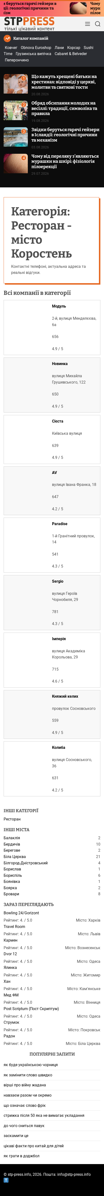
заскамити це (16, 1135)
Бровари (11, 894)
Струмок (11, 1022)
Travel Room (14, 926)
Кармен (10, 940)
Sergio (57, 581)
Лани (59, 47)
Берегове (12, 850)
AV (54, 472)
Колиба (58, 747)
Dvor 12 (10, 954)
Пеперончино (17, 60)
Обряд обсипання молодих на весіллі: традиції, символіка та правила (64, 108)
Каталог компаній (30, 38)
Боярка (10, 888)
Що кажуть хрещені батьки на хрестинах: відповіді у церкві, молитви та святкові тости (64, 82)
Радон (9, 1036)
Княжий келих (65, 696)
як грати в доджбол (21, 1156)
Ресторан (12, 819)
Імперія (59, 639)
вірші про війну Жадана (25, 1085)
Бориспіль (13, 875)
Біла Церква (15, 856)
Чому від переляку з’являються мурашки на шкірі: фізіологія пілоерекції (65, 161)
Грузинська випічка (33, 53)
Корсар (73, 47)
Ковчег (11, 47)
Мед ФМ (11, 995)
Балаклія (12, 838)
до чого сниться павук (24, 1125)
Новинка (60, 363)
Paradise (59, 523)
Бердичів (12, 844)
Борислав (12, 869)
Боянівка (12, 881)
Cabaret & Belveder (71, 53)
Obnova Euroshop (36, 47)
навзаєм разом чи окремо (28, 1095)
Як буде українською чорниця (31, 1064)
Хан (7, 981)
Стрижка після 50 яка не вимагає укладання (44, 1115)
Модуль (59, 306)
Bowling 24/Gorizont (21, 913)
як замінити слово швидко (28, 1075)
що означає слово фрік (25, 1105)
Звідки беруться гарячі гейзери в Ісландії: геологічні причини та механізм (65, 135)
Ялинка (10, 967)
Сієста (57, 421)
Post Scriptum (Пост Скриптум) (31, 1008)
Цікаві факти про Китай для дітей (34, 1146)
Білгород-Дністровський (26, 863)
